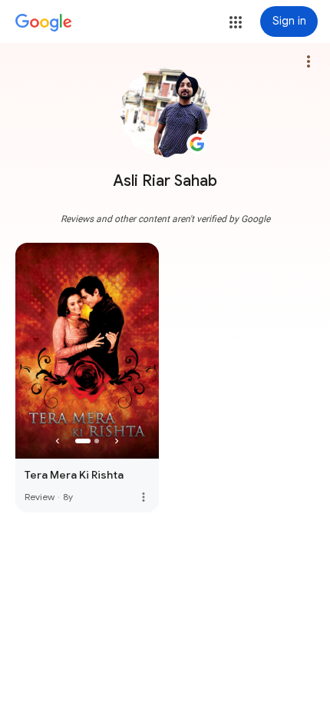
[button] (235, 22)
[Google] (43, 23)
